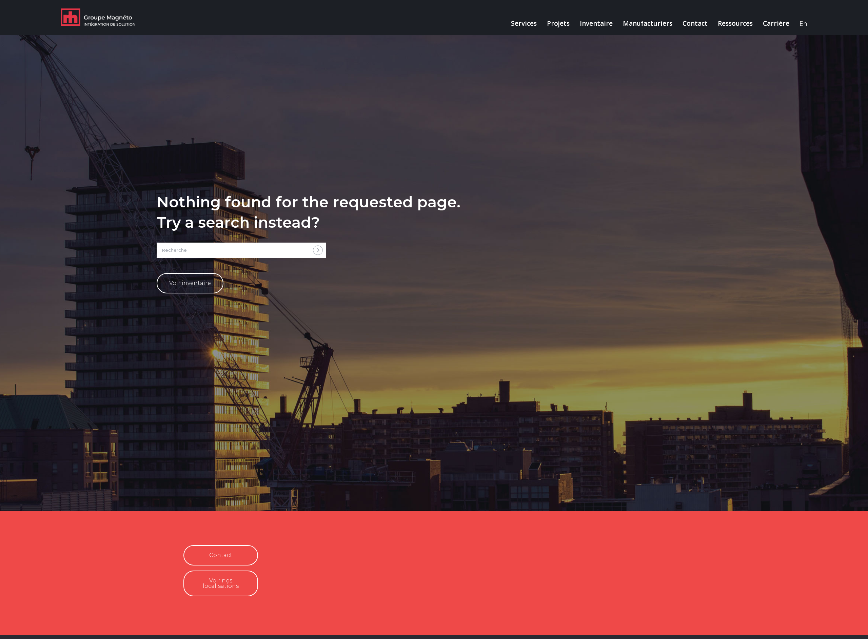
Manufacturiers (647, 23)
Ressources (735, 23)
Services (524, 23)
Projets (558, 23)
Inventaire (596, 23)
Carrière (776, 23)
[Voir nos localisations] (188, 586)
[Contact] (188, 558)
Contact (695, 23)
